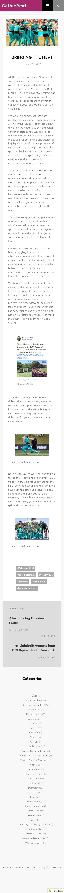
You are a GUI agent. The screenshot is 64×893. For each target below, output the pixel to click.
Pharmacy (33, 787)
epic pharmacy (27, 575)
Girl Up (34, 741)
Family (33, 723)
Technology (33, 810)
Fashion (33, 728)
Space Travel (33, 801)
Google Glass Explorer (33, 751)
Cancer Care (33, 709)
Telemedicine (34, 815)
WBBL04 (23, 581)
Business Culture (33, 700)
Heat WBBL (47, 575)
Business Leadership (32, 705)
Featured (34, 732)
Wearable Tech (33, 833)
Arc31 (34, 695)
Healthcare (33, 769)
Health (33, 764)
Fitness (33, 737)
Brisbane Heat (26, 568)
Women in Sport (33, 843)
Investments (34, 783)
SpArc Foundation (34, 806)
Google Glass (33, 746)
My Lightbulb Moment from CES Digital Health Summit (33, 647)
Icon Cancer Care (33, 774)
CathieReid (14, 6)
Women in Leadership (33, 838)
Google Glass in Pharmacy (34, 760)
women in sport (27, 588)
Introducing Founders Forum (27, 620)
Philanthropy (33, 792)
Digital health (33, 714)
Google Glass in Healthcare (34, 755)
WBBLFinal (40, 581)
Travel (33, 820)
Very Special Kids (34, 829)
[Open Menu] (47, 6)
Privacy (34, 797)
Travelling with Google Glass (33, 824)
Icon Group (33, 778)
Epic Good (33, 718)
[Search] (58, 6)
